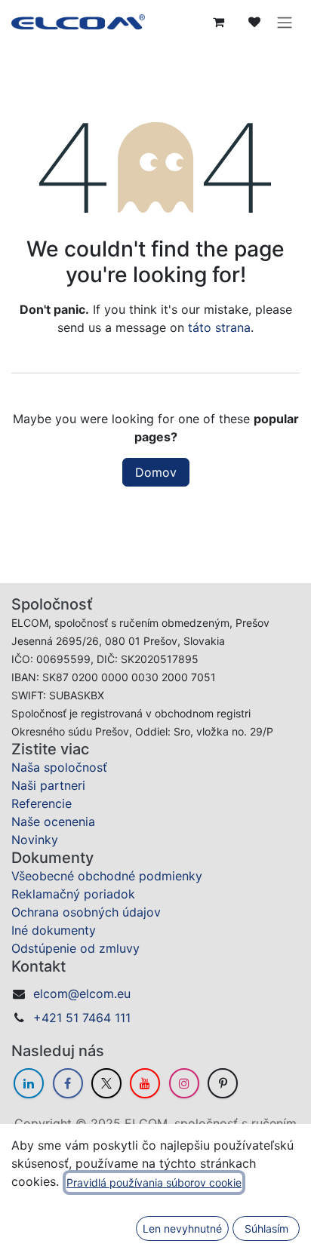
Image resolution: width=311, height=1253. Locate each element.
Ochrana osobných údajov (86, 912)
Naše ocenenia (53, 821)
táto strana (219, 327)
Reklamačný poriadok (73, 893)
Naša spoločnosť (59, 767)
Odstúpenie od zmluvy (75, 948)
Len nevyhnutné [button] (182, 1228)
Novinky (34, 839)
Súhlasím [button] (266, 1228)
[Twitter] (106, 1083)
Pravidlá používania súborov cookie (154, 1182)
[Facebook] (68, 1083)
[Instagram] (184, 1083)
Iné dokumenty (53, 930)
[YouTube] (145, 1083)
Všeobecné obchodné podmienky (106, 875)
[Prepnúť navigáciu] (284, 22)
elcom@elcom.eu (82, 993)
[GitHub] (223, 1083)
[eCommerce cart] (218, 22)
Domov (156, 472)
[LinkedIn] (29, 1083)
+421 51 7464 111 (82, 1017)
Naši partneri (48, 785)
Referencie (41, 803)
